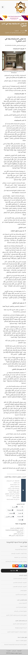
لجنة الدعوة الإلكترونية (21, 549)
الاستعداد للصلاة (14, 486)
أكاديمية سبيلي (23, 603)
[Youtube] (16, 565)
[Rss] (13, 565)
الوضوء (17, 495)
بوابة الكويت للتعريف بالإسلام (19, 553)
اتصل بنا (8, 650)
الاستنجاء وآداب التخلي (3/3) (16, 535)
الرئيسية (19, 650)
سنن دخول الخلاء (10, 495)
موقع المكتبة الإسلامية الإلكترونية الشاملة (15, 644)
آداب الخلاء (16, 482)
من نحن (14, 650)
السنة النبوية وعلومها (21, 628)
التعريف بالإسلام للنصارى (20, 578)
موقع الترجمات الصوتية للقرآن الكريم (17, 632)
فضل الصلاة (16, 497)
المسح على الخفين (18, 534)
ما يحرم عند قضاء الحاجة (13, 499)
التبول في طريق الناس (13, 490)
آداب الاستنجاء (10, 481)
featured (17, 481)
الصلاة (10, 492)
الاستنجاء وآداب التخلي (13, 488)
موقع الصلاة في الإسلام (20, 611)
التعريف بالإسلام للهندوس (20, 586)
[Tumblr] (23, 565)
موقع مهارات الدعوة (21, 640)
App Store (13, 570)
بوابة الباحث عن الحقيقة (20, 557)
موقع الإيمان (23, 590)
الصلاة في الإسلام (14, 494)
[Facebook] (25, 565)
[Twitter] (20, 565)
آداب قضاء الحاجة (14, 484)
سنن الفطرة (20, 532)
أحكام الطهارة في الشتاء (16, 528)
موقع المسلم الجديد (21, 607)
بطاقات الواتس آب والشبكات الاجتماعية (16, 561)
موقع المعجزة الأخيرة (21, 594)
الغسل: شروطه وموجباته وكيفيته (14, 530)
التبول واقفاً (16, 492)
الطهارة (7, 494)
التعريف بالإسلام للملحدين (20, 582)
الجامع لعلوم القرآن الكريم (20, 624)
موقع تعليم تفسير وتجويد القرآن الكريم (16, 615)
